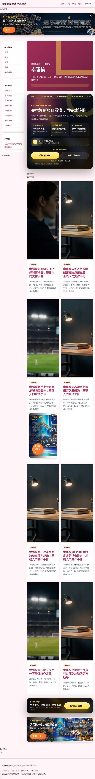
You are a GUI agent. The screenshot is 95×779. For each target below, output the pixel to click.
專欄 (74, 4)
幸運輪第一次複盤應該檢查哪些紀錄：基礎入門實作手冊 (41, 556)
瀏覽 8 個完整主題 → (39, 85)
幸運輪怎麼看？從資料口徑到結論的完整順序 (75, 674)
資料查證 (8, 96)
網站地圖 (34, 771)
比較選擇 (8, 121)
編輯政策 (8, 72)
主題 (68, 4)
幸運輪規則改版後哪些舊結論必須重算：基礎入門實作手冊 (75, 272)
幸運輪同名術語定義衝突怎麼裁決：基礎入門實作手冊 (75, 390)
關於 (80, 4)
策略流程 (8, 106)
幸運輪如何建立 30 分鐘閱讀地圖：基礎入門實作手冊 (42, 272)
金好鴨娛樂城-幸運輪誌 (14, 3)
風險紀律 (8, 111)
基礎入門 (8, 91)
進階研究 (8, 126)
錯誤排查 (8, 116)
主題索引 (6, 771)
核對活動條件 (75, 155)
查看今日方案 (45, 155)
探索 (62, 4)
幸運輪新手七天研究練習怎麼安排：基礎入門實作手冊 (41, 390)
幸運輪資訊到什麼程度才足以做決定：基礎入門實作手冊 (75, 556)
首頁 (6, 52)
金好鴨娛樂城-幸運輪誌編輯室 (13, 145)
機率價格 (8, 101)
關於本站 (25, 771)
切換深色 (88, 4)
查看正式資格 (77, 706)
